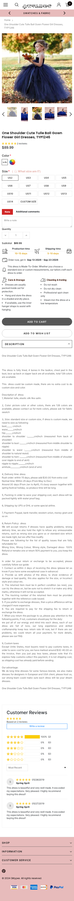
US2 (10, 177)
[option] (37, 13)
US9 (63, 185)
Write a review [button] (37, 726)
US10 (10, 193)
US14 (10, 201)
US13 (64, 193)
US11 (28, 193)
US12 (46, 193)
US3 (28, 177)
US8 (46, 185)
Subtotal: (7, 243)
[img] (23, 779)
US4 (46, 177)
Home (7, 20)
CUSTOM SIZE (28, 201)
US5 (64, 177)
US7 (28, 185)
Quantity (6, 229)
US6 (10, 185)
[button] (9, 143)
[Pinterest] (4, 871)
